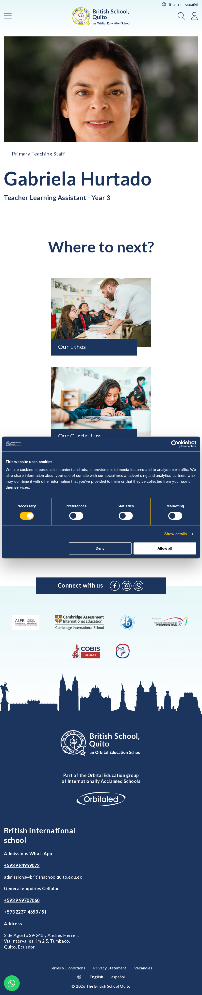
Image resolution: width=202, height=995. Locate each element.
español (191, 4)
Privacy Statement (109, 967)
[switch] (76, 516)
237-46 (25, 912)
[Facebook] (115, 586)
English (175, 4)
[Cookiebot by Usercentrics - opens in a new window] (174, 444)
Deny (100, 548)
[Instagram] (127, 586)
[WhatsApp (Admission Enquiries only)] (138, 586)
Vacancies (143, 967)
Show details (175, 534)
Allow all (164, 548)
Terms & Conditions (67, 967)
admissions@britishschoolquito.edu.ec (43, 877)
